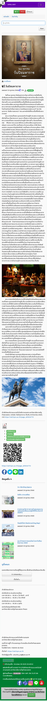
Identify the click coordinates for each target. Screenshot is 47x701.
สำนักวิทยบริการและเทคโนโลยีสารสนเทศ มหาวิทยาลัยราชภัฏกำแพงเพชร (22, 668)
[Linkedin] (20, 472)
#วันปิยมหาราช (11, 431)
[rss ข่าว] (3, 664)
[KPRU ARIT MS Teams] (25, 682)
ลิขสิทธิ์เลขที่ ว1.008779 (12, 667)
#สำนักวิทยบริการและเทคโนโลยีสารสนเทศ (18, 437)
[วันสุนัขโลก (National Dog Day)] (8, 530)
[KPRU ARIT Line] (36, 682)
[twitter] (10, 472)
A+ (17, 12)
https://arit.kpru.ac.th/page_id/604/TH (19, 417)
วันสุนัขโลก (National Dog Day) (28, 523)
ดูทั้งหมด (5, 564)
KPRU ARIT (12, 4)
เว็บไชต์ (16, 579)
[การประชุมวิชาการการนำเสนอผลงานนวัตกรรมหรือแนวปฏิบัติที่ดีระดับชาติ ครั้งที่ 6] (8, 514)
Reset (30, 12)
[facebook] (4, 472)
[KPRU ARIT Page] (19, 682)
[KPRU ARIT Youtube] (41, 682)
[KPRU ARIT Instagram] (30, 682)
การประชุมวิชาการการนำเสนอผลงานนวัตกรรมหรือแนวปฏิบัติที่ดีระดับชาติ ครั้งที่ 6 (30, 511)
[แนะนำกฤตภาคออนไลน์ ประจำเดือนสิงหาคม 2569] (8, 550)
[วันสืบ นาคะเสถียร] (8, 500)
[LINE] (15, 472)
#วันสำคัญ (10, 434)
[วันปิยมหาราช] (23, 57)
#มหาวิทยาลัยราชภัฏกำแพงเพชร (15, 439)
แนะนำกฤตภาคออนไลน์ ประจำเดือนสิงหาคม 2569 (29, 542)
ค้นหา (42, 28)
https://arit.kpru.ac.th (16, 651)
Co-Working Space (24, 487)
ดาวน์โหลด (7, 81)
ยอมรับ (31, 695)
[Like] (20, 90)
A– (23, 12)
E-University (16, 574)
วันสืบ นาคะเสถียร (23, 495)
